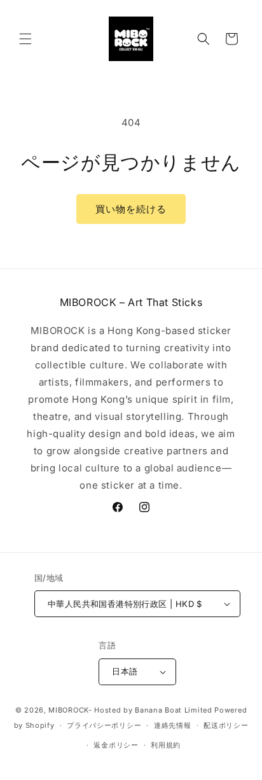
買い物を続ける (131, 209)
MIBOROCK (68, 710)
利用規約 (166, 745)
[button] (25, 39)
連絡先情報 (172, 725)
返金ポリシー (115, 745)
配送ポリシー (225, 725)
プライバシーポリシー (104, 725)
